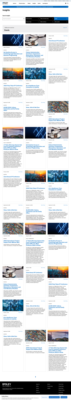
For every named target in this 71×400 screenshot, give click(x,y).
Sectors (14, 3)
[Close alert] (67, 6)
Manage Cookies (44, 397)
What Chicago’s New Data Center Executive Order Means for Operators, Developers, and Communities (35, 6)
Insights (34, 3)
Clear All (65, 27)
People (29, 3)
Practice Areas (22, 3)
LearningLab (45, 3)
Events (39, 3)
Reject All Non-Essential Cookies (54, 397)
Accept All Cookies (64, 397)
